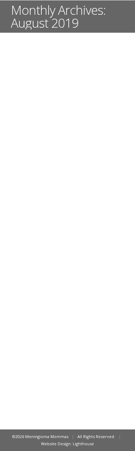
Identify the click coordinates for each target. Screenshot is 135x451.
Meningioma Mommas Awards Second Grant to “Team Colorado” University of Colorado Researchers (66, 273)
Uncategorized (72, 295)
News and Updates (37, 295)
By (44, 302)
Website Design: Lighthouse (67, 443)
